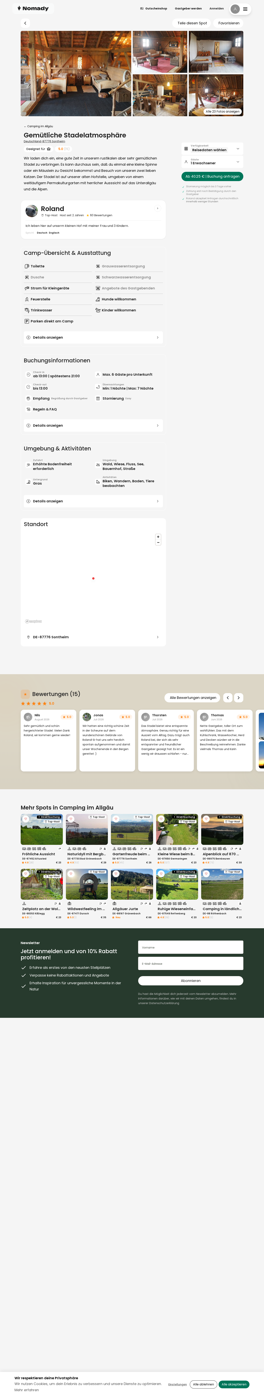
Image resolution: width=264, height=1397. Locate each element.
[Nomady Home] (33, 8)
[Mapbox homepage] (33, 621)
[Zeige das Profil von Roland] (157, 208)
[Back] (25, 23)
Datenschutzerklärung (164, 1003)
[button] (212, 148)
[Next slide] (238, 697)
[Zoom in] (158, 537)
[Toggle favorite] (25, 818)
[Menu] (240, 9)
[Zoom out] (158, 542)
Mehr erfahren (26, 1390)
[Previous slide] (227, 697)
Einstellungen (177, 1384)
